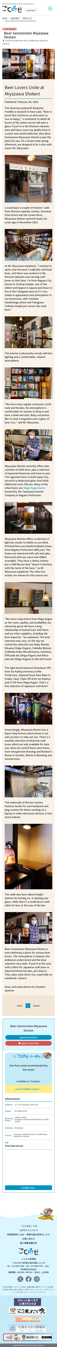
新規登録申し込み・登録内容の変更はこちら (28, 1234)
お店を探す (15, 18)
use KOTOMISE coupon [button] (28, 1088)
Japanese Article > (28, 1037)
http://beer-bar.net (14, 1145)
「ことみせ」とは (28, 1225)
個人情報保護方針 (28, 1242)
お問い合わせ (28, 1238)
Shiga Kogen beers (34, 488)
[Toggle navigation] (50, 8)
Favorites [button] (28, 1043)
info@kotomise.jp (28, 1269)
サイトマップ (34, 1292)
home (4, 18)
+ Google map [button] (28, 1187)
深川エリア (27, 18)
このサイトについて (28, 1230)
